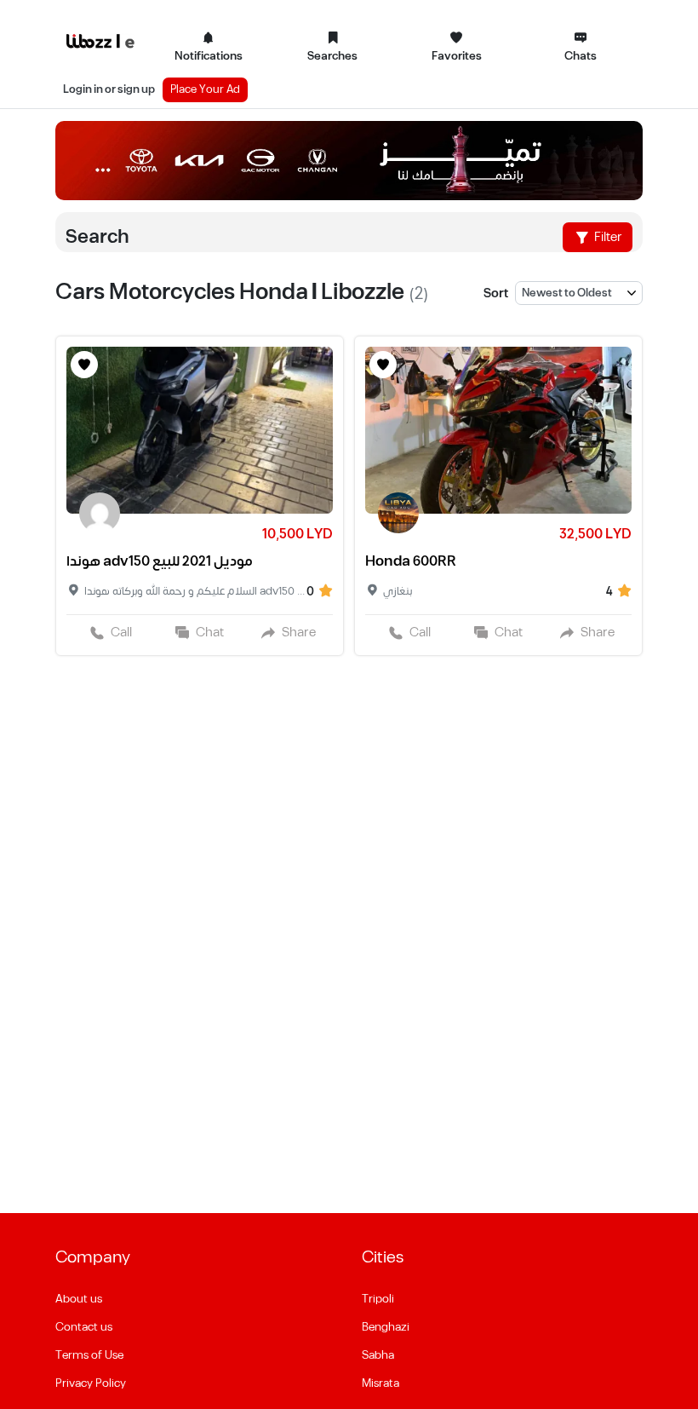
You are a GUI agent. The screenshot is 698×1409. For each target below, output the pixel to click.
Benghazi (385, 1327)
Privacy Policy (90, 1383)
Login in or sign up (109, 89)
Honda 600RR (410, 561)
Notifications (208, 56)
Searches (332, 56)
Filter (607, 237)
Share (299, 632)
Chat (210, 632)
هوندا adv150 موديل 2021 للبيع (159, 561)
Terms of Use (89, 1355)
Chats (580, 56)
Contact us (83, 1327)
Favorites (457, 56)
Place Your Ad (205, 89)
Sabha (378, 1355)
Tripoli (378, 1299)
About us (78, 1299)
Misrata (380, 1383)
